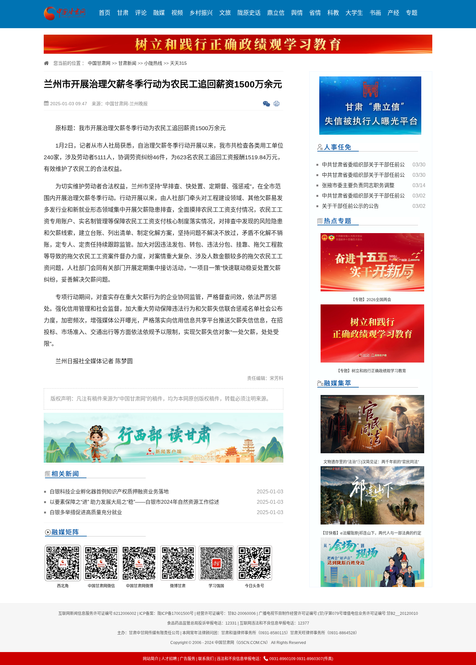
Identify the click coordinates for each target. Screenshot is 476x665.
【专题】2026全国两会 (371, 300)
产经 (393, 13)
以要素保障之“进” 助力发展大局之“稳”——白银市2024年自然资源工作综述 (134, 502)
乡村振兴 (201, 13)
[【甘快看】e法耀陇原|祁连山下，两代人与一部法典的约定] (372, 525)
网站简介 (150, 659)
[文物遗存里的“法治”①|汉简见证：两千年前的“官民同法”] (372, 453)
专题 (411, 13)
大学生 (354, 13)
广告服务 (187, 659)
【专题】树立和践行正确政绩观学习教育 (371, 371)
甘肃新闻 (127, 63)
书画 (375, 13)
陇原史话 (249, 13)
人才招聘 (169, 659)
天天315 (178, 63)
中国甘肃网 (99, 63)
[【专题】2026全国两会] (372, 292)
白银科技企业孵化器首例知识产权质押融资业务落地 (109, 491)
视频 (177, 13)
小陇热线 (153, 63)
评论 (141, 13)
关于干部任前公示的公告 (350, 206)
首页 (104, 13)
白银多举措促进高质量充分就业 (86, 512)
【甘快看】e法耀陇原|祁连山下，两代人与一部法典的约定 (371, 533)
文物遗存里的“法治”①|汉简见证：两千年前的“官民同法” (371, 462)
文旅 (225, 13)
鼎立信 (276, 13)
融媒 (159, 13)
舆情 (297, 13)
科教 (333, 13)
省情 (315, 13)
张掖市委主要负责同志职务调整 (358, 185)
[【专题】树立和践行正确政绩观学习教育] (372, 363)
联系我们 (206, 659)
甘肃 (123, 13)
